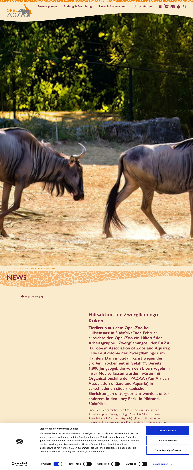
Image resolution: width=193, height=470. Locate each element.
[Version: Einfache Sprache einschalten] (179, 6)
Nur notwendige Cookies (168, 450)
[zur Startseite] (19, 10)
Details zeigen (160, 464)
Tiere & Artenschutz (113, 6)
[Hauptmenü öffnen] (160, 6)
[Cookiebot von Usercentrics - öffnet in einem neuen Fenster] (19, 464)
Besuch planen (47, 6)
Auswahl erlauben (167, 440)
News (31, 268)
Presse (23, 268)
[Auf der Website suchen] (185, 6)
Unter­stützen (142, 6)
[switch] (87, 464)
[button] (166, 6)
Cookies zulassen (168, 430)
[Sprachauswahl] (173, 6)
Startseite (13, 268)
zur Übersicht (33, 297)
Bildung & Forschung (78, 6)
